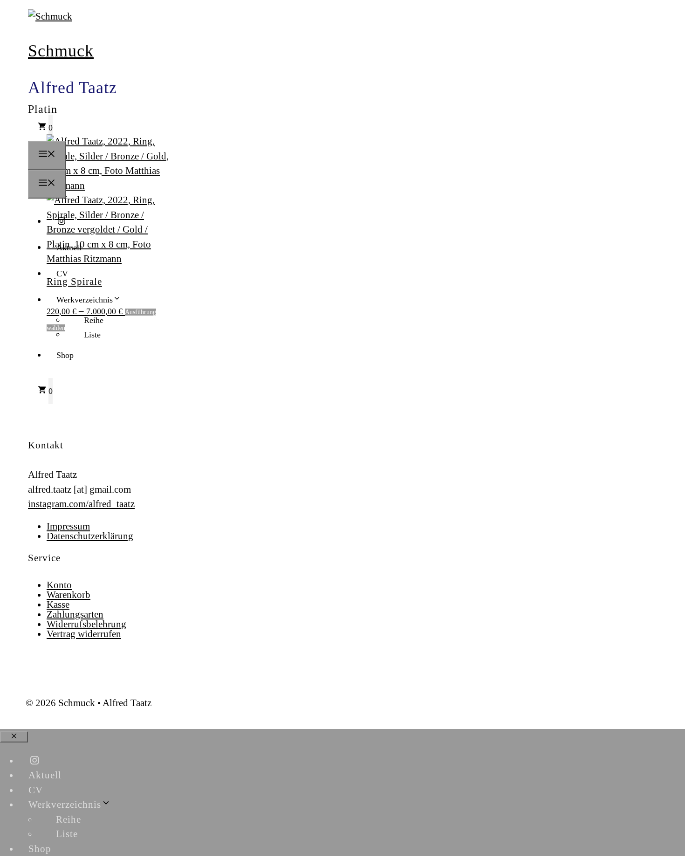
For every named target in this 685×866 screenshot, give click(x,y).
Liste (92, 334)
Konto (59, 585)
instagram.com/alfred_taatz (81, 503)
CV (62, 273)
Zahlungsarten (75, 614)
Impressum (68, 526)
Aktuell (69, 247)
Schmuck (61, 50)
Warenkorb (68, 594)
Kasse (58, 604)
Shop (65, 355)
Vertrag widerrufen (84, 633)
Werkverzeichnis (84, 299)
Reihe (93, 320)
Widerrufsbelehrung (86, 624)
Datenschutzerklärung (90, 536)
